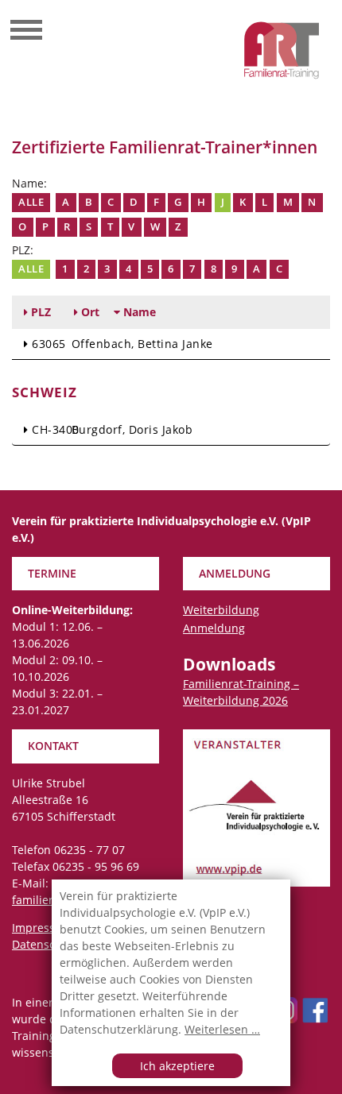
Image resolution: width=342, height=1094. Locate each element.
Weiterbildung (221, 609)
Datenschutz (45, 944)
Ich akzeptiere (177, 1065)
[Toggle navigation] (26, 32)
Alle (31, 202)
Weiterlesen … (222, 1029)
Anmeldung (214, 628)
